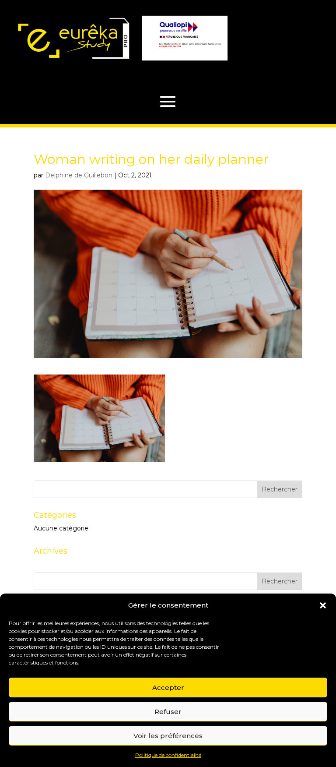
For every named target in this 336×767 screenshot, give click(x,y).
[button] (322, 605)
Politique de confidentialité (168, 755)
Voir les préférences (168, 736)
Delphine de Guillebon (78, 175)
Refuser (168, 711)
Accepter (168, 687)
